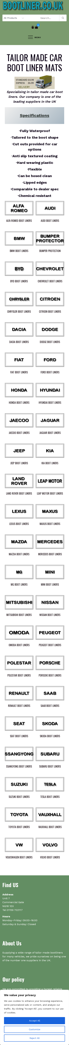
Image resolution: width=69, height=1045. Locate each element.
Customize (34, 1029)
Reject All (35, 1038)
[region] (34, 1017)
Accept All (34, 1020)
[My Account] (32, 27)
